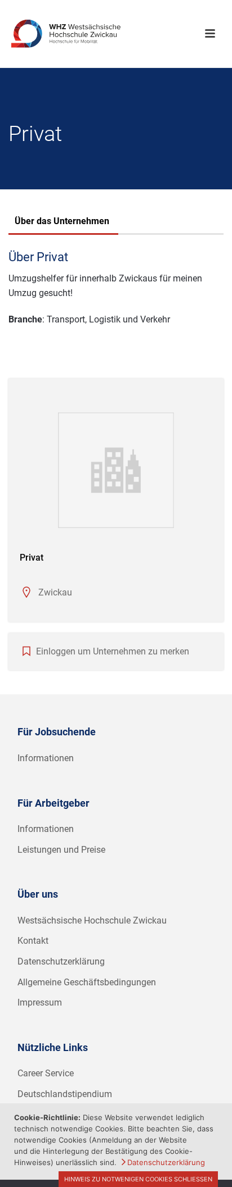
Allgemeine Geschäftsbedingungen (86, 982)
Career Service (45, 1073)
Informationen (45, 758)
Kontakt (32, 940)
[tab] (62, 222)
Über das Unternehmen (62, 221)
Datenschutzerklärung (61, 961)
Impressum (39, 1002)
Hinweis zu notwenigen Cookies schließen (138, 1179)
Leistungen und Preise (61, 849)
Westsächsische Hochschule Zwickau (92, 920)
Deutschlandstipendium (64, 1094)
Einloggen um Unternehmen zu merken (112, 651)
